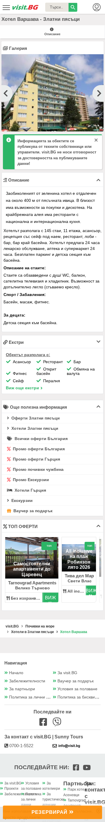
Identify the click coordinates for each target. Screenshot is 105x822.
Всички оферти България (40, 438)
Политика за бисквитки (79, 697)
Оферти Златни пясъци (35, 418)
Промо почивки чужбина (38, 469)
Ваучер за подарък (32, 510)
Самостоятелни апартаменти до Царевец (31, 569)
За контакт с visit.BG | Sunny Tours (43, 736)
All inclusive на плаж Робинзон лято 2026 (79, 559)
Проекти (11, 789)
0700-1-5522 (20, 745)
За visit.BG (67, 673)
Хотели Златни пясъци (34, 428)
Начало (16, 673)
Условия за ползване (77, 689)
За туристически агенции (53, 799)
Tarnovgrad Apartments (32, 582)
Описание (52, 34)
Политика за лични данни (33, 697)
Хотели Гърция (29, 490)
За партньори (22, 689)
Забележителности (27, 681)
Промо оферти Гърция (36, 459)
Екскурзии (21, 500)
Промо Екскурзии (30, 479)
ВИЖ (50, 597)
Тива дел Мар (79, 575)
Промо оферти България (38, 448)
